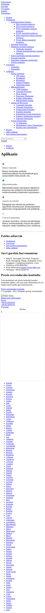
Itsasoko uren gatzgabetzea (26, 127)
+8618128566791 (8, 302)
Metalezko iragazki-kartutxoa (22, 47)
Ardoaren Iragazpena (24, 107)
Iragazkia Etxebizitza (19, 44)
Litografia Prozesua (23, 92)
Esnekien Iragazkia (23, 112)
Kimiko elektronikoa (24, 98)
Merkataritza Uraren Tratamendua (29, 125)
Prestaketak (20, 78)
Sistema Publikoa (23, 83)
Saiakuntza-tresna (23, 85)
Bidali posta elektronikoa (11, 298)
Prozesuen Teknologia (25, 96)
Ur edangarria (21, 123)
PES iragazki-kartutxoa (25, 26)
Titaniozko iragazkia (24, 49)
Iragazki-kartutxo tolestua (21, 22)
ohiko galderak (12, 132)
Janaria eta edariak (10, 201)
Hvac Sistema (21, 94)
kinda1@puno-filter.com (30, 267)
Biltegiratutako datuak (24, 101)
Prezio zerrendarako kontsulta (12, 289)
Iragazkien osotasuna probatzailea (24, 60)
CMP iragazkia (22, 89)
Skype (3, 300)
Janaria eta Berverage (19, 103)
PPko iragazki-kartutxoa (25, 24)
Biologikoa (20, 80)
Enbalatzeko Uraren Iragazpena (28, 114)
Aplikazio (10, 71)
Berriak (9, 130)
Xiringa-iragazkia (18, 62)
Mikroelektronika (18, 87)
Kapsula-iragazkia (18, 58)
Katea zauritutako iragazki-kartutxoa (25, 56)
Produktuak (10, 20)
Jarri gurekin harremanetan (16, 134)
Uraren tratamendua (19, 121)
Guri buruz (10, 65)
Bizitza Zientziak (17, 74)
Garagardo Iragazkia (24, 105)
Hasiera (9, 17)
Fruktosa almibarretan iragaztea (28, 116)
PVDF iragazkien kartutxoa (27, 33)
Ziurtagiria (15, 67)
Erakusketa (15, 69)
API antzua (20, 76)
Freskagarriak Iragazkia (25, 110)
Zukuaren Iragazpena (24, 118)
